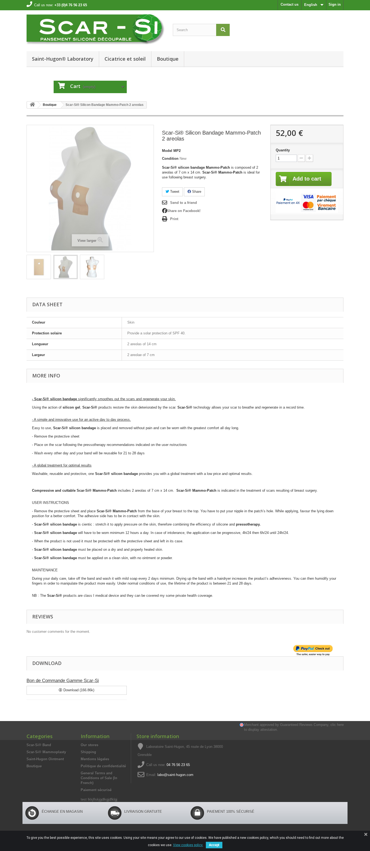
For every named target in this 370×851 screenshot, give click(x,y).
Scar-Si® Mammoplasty (46, 752)
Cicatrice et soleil (125, 59)
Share (196, 192)
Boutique (167, 59)
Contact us (289, 4)
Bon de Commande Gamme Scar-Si (63, 680)
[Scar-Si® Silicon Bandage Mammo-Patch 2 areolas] (92, 267)
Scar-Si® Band (39, 745)
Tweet (174, 192)
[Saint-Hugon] (96, 29)
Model (167, 151)
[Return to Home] (32, 105)
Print (174, 219)
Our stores (89, 745)
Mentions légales (95, 759)
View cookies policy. (188, 845)
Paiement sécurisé (96, 790)
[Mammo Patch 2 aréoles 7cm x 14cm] (39, 267)
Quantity (283, 150)
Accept (214, 845)
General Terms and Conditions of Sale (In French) (99, 778)
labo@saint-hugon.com (175, 775)
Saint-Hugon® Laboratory (62, 59)
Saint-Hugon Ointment (45, 759)
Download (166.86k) (78, 690)
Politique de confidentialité (103, 766)
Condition (170, 158)
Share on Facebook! (183, 211)
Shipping (88, 752)
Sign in (335, 4)
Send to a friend (183, 203)
